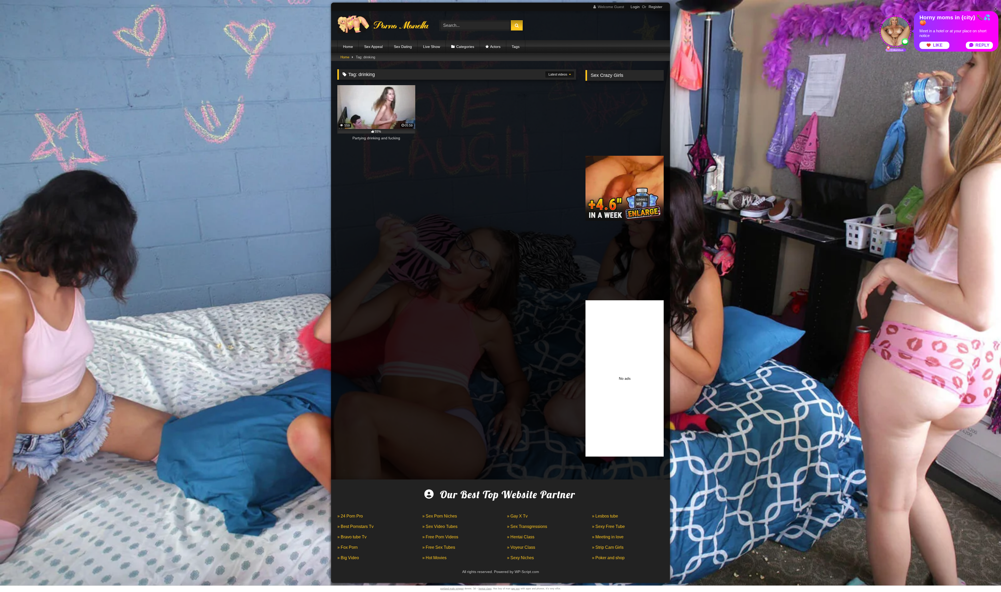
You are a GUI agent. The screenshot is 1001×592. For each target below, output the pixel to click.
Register (655, 7)
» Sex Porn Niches (439, 516)
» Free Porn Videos (440, 537)
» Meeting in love (608, 537)
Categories (465, 47)
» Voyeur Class (521, 547)
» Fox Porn (347, 547)
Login (635, 7)
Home (348, 47)
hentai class (485, 588)
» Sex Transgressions (527, 526)
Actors (495, 47)
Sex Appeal (373, 47)
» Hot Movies (434, 558)
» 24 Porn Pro (350, 516)
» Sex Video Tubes (439, 526)
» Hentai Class (520, 537)
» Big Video (348, 558)
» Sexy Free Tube (608, 526)
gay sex (515, 588)
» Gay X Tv (517, 516)
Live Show (431, 47)
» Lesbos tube (605, 516)
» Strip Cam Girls (608, 547)
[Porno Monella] (383, 26)
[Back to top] (985, 576)
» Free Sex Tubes (438, 547)
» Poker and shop (608, 558)
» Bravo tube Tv (352, 537)
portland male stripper (452, 588)
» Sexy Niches (520, 558)
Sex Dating (403, 47)
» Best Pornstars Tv (355, 526)
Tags (516, 47)
